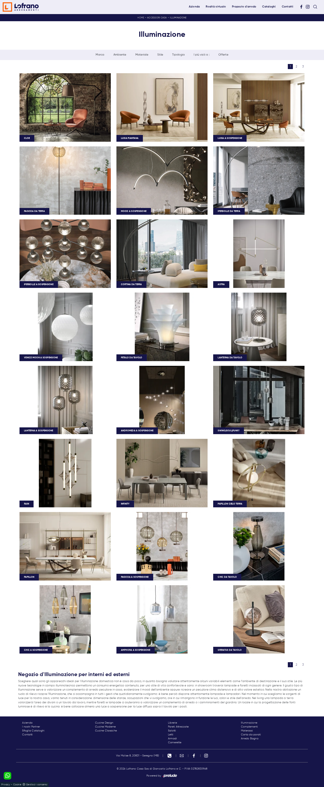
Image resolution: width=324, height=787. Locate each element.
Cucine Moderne (105, 726)
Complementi (249, 726)
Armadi (172, 738)
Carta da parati (251, 734)
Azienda (194, 6)
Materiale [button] (141, 54)
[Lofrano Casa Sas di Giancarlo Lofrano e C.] (20, 7)
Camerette (174, 742)
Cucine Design (104, 722)
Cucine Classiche (106, 730)
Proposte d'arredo (244, 6)
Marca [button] (100, 54)
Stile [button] (160, 54)
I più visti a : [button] (201, 54)
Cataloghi (269, 6)
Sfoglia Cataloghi (33, 730)
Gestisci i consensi (36, 784)
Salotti (172, 730)
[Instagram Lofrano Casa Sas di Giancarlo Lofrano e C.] (309, 6)
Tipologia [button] (178, 54)
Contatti (287, 6)
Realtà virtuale (216, 6)
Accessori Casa (157, 18)
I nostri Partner (31, 726)
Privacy (5, 784)
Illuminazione (178, 18)
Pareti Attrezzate (178, 726)
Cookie (17, 784)
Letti (170, 734)
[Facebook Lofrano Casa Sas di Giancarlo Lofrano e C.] (302, 6)
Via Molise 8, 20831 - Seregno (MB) (137, 755)
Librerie (172, 722)
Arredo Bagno (250, 738)
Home (140, 18)
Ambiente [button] (119, 54)
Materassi (247, 730)
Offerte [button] (223, 54)
